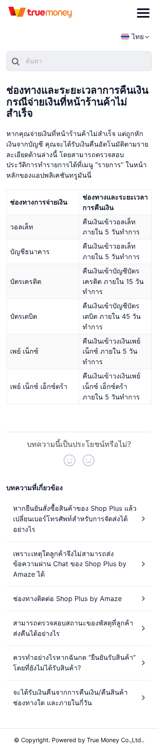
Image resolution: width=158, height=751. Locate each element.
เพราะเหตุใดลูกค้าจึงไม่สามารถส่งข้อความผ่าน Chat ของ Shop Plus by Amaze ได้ (69, 564)
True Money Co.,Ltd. (115, 739)
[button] (69, 460)
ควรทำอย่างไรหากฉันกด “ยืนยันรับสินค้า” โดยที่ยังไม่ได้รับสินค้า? (74, 662)
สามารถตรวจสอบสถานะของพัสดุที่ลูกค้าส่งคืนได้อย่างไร (73, 628)
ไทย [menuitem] (138, 36)
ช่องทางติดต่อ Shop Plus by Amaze (67, 598)
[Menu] (143, 13)
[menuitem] (132, 36)
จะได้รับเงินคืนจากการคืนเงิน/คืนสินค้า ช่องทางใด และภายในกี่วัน (70, 697)
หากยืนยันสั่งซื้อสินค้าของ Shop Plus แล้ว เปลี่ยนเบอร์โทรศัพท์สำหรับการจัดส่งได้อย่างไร (75, 518)
